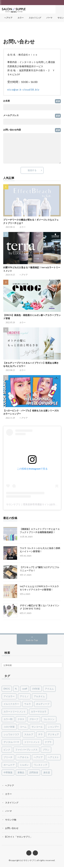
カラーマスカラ (38, 711)
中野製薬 (8, 772)
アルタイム (39, 696)
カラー (21, 17)
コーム (23, 726)
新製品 (21, 772)
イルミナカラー (11, 704)
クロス (21, 719)
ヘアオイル (23, 757)
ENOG (7, 688)
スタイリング (35, 17)
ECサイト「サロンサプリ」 (18, 836)
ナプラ (48, 742)
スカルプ (28, 734)
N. (16, 688)
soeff (24, 688)
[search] (59, 665)
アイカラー (9, 696)
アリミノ (24, 696)
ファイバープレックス (26, 749)
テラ (40, 734)
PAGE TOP (59, 837)
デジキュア (53, 734)
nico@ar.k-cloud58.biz (23, 89)
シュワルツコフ (11, 734)
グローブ (33, 719)
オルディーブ (42, 704)
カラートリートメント (15, 711)
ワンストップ (40, 764)
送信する (32, 170)
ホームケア (9, 764)
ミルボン (24, 764)
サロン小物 (10, 819)
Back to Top (32, 640)
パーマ (49, 17)
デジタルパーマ (11, 742)
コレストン (48, 719)
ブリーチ (8, 757)
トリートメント (32, 742)
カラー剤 (8, 719)
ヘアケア (8, 17)
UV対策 (36, 688)
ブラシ (46, 749)
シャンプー (53, 726)
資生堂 (46, 772)
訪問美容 (33, 772)
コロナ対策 (9, 726)
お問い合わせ (11, 828)
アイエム (49, 688)
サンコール (37, 726)
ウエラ (27, 704)
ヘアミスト (53, 757)
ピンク (7, 749)
